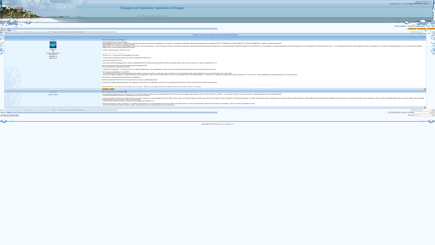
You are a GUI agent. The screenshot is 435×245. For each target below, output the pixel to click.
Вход (166, 16)
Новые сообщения (400, 26)
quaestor (14, 30)
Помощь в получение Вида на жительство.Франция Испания (67, 32)
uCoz (232, 124)
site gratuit (225, 124)
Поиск (428, 26)
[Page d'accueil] (111, 89)
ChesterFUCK (53, 91)
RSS (430, 3)
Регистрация (155, 16)
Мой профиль (147, 16)
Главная (140, 16)
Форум (2, 32)
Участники (410, 26)
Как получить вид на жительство (13, 32)
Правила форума (420, 26)
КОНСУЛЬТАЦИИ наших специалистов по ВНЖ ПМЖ (37, 32)
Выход (162, 16)
